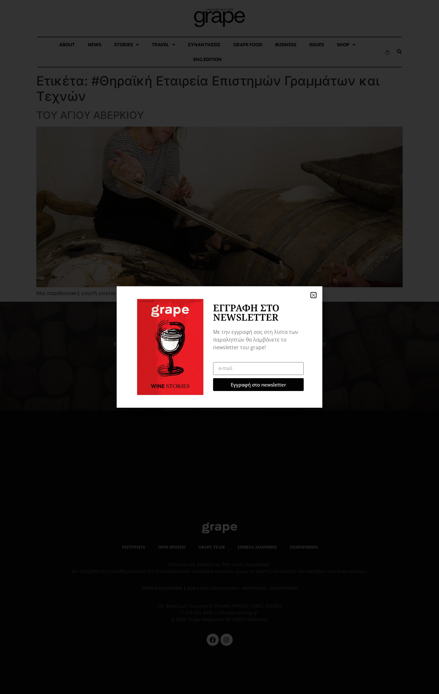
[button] (313, 295)
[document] (219, 347)
